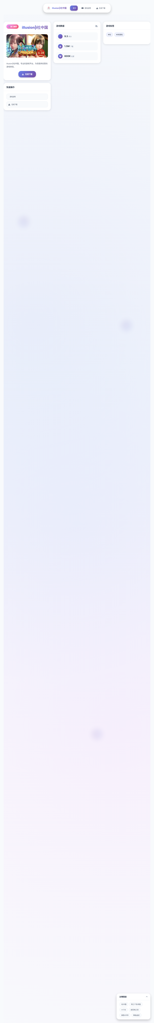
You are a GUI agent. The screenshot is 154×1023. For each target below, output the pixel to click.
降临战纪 (136, 1015)
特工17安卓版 (136, 1004)
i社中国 (123, 1004)
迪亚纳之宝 (135, 1010)
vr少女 (123, 1010)
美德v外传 (125, 1015)
